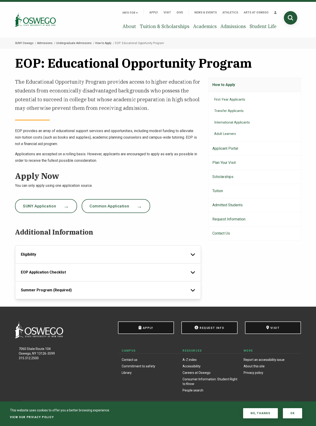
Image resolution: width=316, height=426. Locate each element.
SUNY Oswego (24, 43)
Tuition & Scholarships (164, 26)
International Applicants (232, 122)
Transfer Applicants (229, 111)
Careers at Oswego (197, 373)
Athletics (230, 12)
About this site (254, 366)
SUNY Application (39, 206)
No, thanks (260, 413)
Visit (167, 12)
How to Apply (103, 43)
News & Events (205, 12)
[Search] (290, 18)
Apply (153, 12)
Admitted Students (227, 205)
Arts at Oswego (256, 12)
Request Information (228, 219)
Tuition (217, 191)
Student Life (263, 26)
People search (193, 390)
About (129, 26)
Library (127, 373)
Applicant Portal (225, 148)
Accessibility (192, 366)
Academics (205, 26)
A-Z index (190, 360)
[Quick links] (275, 12)
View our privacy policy (32, 417)
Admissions (233, 26)
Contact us (129, 360)
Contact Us (221, 233)
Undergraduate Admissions (74, 43)
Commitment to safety (138, 366)
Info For (129, 12)
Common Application (109, 206)
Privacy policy (253, 373)
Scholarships (222, 177)
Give (180, 12)
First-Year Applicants (229, 100)
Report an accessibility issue (264, 360)
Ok (292, 413)
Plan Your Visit (224, 162)
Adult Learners (225, 134)
